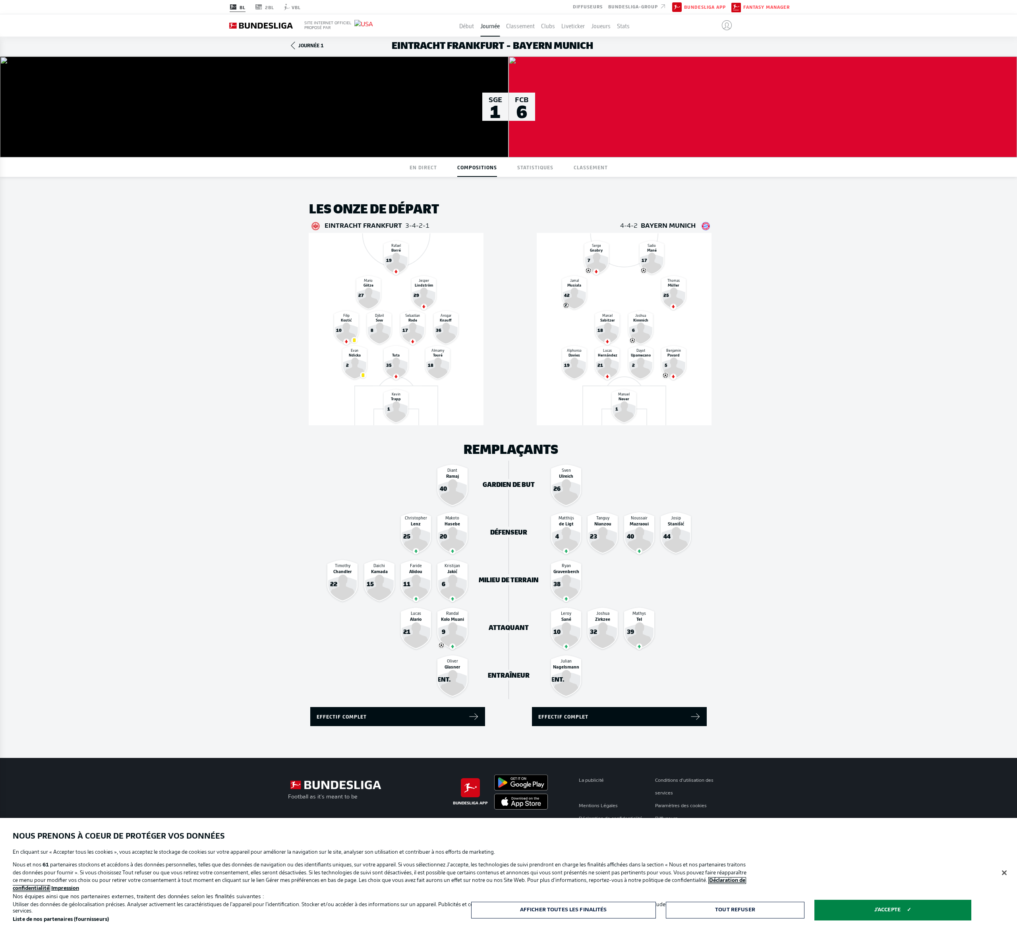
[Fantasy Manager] (736, 7)
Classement (520, 25)
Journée (490, 25)
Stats (623, 25)
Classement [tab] (591, 167)
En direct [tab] (423, 167)
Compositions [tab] (477, 167)
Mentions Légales (598, 806)
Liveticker (573, 25)
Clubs (548, 25)
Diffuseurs (588, 6)
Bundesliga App (705, 7)
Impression (65, 888)
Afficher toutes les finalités (563, 910)
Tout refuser (735, 910)
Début (466, 25)
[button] (723, 25)
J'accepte (887, 910)
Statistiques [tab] (535, 167)
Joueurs (601, 25)
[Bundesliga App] (677, 7)
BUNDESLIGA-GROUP (633, 6)
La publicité (591, 780)
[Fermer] (1004, 873)
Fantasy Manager (766, 7)
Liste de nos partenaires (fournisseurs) (61, 919)
